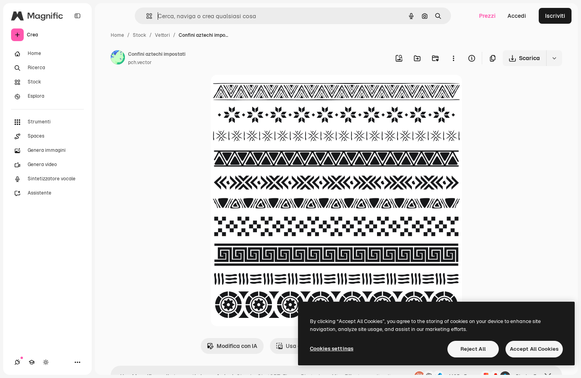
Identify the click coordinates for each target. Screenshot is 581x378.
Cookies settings (331, 348)
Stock (139, 35)
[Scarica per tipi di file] (554, 58)
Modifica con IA (237, 346)
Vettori (162, 35)
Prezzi (487, 15)
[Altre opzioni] (453, 58)
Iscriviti (555, 15)
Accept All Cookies (534, 349)
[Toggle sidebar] (77, 15)
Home (117, 35)
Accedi (516, 15)
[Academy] (31, 362)
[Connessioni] (17, 362)
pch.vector (140, 62)
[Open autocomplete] (146, 16)
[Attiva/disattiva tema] (46, 362)
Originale (262, 90)
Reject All (473, 349)
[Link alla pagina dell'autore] (118, 58)
